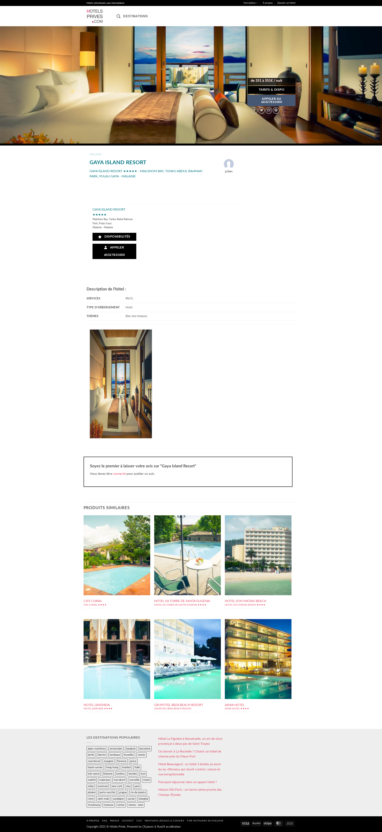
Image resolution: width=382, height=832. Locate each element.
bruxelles (129, 755)
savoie (131, 799)
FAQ (104, 820)
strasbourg (94, 805)
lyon (143, 774)
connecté (119, 473)
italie (137, 767)
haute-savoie (95, 767)
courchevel (94, 761)
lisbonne (108, 774)
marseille (134, 780)
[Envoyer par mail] (268, 110)
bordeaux (115, 755)
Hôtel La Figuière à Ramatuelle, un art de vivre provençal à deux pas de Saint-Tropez (190, 741)
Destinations (135, 16)
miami (146, 780)
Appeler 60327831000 (114, 251)
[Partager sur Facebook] (254, 110)
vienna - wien (135, 805)
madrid (92, 780)
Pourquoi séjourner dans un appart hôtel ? (187, 782)
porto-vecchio (107, 792)
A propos (268, 3)
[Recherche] (118, 16)
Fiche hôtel (117, 548)
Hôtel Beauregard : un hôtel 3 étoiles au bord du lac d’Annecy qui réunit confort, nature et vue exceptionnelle (189, 769)
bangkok (131, 749)
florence (121, 761)
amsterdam (116, 749)
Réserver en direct (117, 539)
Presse (114, 820)
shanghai (143, 799)
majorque (104, 780)
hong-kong (112, 767)
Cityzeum (148, 826)
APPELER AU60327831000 (271, 100)
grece (133, 761)
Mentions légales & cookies (164, 820)
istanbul (126, 767)
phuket (92, 792)
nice (128, 786)
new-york (116, 786)
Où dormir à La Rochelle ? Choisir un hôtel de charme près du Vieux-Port (189, 754)
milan (91, 786)
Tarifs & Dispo (272, 89)
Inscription (249, 3)
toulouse (108, 805)
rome (91, 799)
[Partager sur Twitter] (261, 110)
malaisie (96, 154)
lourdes (133, 774)
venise (121, 805)
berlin (91, 755)
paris (137, 786)
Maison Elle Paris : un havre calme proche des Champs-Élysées (190, 792)
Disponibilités (116, 236)
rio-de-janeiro (138, 792)
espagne (108, 761)
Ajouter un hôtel (286, 3)
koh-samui (93, 774)
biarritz (102, 755)
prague (123, 792)
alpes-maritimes (97, 749)
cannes (141, 755)
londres (120, 774)
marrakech (120, 780)
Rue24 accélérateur (169, 826)
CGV (139, 820)
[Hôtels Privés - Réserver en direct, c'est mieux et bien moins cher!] (99, 16)
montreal (102, 786)
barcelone (144, 749)
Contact (128, 820)
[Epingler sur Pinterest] (276, 110)
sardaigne (118, 799)
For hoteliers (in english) (205, 820)
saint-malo (103, 799)
